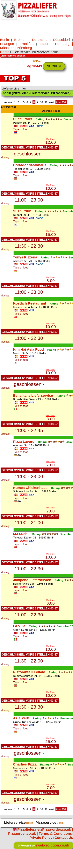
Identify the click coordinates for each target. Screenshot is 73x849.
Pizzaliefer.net (28, 829)
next (51, 102)
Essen (46, 44)
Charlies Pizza (25, 764)
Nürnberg (24, 48)
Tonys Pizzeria (25, 257)
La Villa (19, 626)
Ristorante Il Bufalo (29, 672)
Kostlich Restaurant (29, 303)
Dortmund (40, 40)
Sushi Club (22, 211)
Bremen (21, 40)
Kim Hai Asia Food (28, 349)
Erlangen (7, 44)
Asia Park (21, 718)
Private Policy (40, 838)
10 (41, 102)
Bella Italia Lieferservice (33, 395)
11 (46, 102)
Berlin (4, 40)
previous (7, 102)
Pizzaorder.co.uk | (23, 833)
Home (4, 52)
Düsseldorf (61, 40)
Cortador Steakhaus (29, 165)
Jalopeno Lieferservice (32, 580)
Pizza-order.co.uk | (57, 829)
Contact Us (64, 838)
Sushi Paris (22, 119)
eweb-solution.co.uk (52, 845)
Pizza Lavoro (23, 442)
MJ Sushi (20, 534)
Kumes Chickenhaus (30, 488)
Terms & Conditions (55, 833)
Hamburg (62, 44)
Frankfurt (28, 44)
